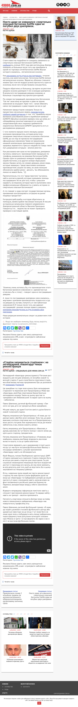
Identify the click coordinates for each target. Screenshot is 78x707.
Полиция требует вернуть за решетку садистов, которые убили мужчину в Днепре (39, 634)
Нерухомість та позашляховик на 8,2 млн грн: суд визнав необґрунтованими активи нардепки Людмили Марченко (66, 253)
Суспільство (24, 11)
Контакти (26, 687)
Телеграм (64, 4)
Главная (5, 17)
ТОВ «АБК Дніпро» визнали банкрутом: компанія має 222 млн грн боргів (66, 118)
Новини (14, 11)
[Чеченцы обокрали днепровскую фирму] (15, 628)
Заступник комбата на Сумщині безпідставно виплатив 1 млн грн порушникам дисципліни (66, 161)
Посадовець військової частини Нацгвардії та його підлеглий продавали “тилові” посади (67, 139)
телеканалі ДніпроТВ (14, 384)
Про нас (6, 11)
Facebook (61, 4)
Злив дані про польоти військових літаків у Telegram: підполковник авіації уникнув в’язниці (65, 183)
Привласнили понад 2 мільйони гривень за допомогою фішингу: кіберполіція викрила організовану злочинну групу (13, 597)
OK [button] (39, 703)
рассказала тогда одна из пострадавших (23, 75)
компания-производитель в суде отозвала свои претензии (23, 310)
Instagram (58, 4)
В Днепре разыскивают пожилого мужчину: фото (15, 660)
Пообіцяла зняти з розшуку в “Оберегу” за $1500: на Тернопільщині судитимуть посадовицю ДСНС (67, 205)
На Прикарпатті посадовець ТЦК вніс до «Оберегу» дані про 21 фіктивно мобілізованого (66, 74)
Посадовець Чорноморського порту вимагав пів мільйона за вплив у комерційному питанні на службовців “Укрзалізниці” (65, 278)
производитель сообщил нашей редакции (23, 113)
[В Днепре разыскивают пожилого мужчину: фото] (15, 655)
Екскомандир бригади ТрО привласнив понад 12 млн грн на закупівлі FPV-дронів (65, 34)
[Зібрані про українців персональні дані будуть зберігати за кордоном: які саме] (39, 655)
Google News (68, 4)
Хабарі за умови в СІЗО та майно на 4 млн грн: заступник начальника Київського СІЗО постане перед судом (66, 228)
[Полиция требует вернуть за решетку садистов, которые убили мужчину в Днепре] (39, 628)
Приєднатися (45, 346)
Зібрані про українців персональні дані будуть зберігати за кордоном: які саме (39, 661)
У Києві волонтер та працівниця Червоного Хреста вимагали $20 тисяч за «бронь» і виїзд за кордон (67, 96)
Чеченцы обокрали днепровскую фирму (15, 633)
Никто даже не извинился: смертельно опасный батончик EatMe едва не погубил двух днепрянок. (40, 595)
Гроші (34, 11)
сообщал (6, 65)
